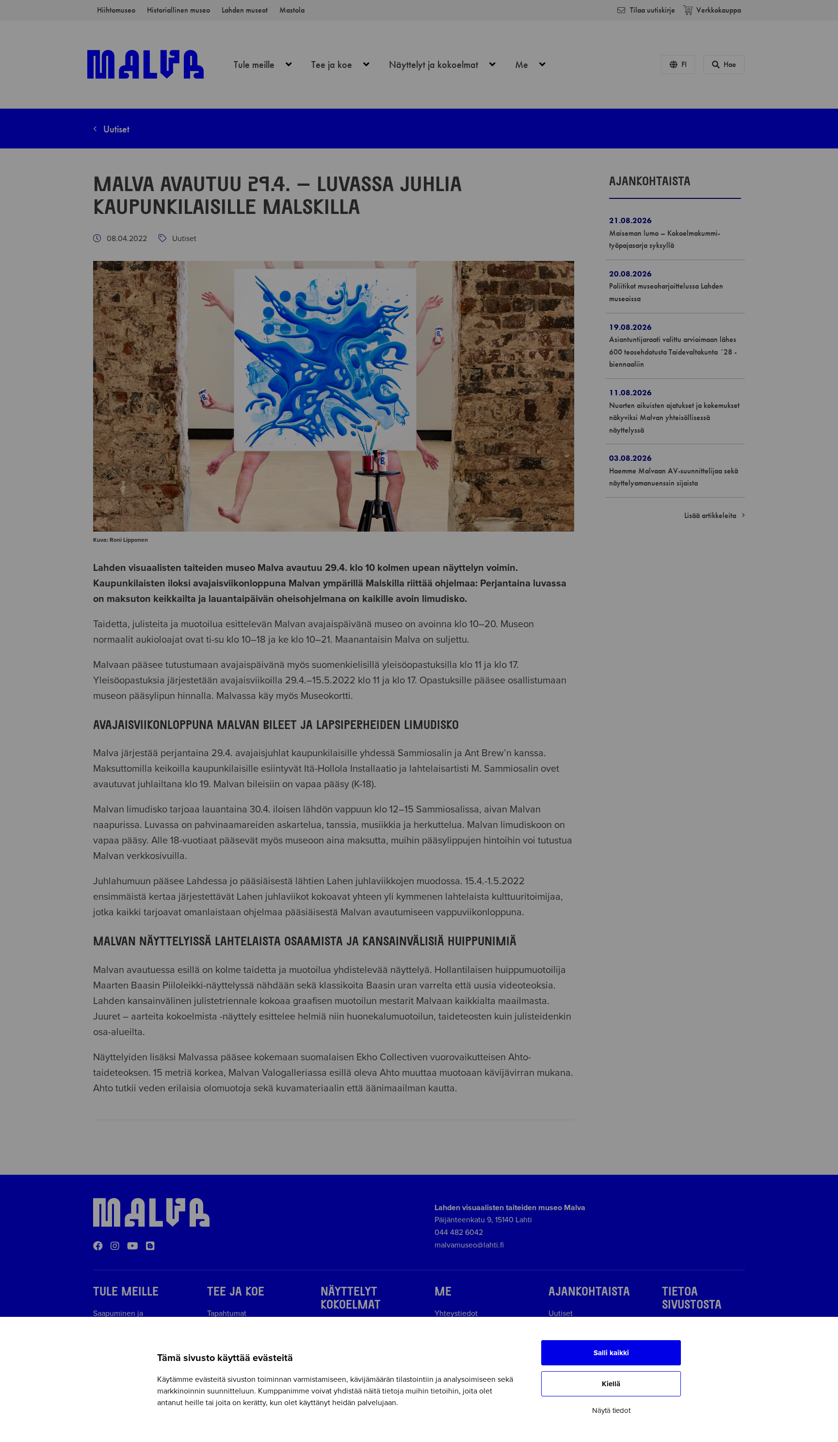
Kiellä (611, 1383)
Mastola (292, 10)
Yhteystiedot (456, 1313)
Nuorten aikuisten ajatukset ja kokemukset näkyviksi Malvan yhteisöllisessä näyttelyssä (674, 417)
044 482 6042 (459, 1232)
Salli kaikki (611, 1352)
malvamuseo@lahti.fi (469, 1245)
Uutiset (115, 129)
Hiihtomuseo (116, 10)
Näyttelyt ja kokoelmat (447, 64)
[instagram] (115, 1246)
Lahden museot (245, 10)
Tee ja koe (345, 64)
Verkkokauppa (718, 10)
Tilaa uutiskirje (652, 10)
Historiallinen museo (178, 10)
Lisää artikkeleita (711, 515)
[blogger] (150, 1246)
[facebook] (98, 1246)
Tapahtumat (226, 1313)
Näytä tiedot (611, 1410)
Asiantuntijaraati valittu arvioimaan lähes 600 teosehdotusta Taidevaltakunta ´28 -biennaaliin (673, 351)
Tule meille (268, 64)
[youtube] (132, 1246)
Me (535, 64)
